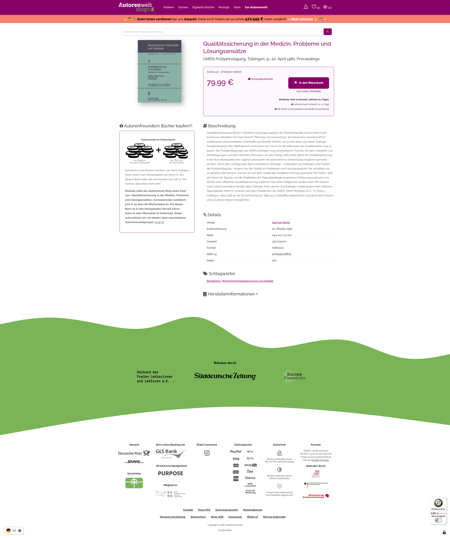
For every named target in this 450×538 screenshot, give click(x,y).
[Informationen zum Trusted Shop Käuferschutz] (279, 487)
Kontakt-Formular (320, 460)
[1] (156, 222)
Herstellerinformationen (233, 294)
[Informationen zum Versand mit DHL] (134, 463)
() (318, 7)
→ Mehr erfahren (300, 19)
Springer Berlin (281, 222)
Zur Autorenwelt (256, 7)
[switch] (438, 520)
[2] (159, 222)
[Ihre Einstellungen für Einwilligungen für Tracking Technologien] (444, 532)
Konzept (223, 7)
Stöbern (168, 7)
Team (237, 7)
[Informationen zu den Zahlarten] (235, 453)
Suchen (183, 7)
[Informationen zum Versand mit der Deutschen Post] (134, 454)
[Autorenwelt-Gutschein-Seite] (134, 487)
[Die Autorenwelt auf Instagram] (207, 454)
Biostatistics (214, 281)
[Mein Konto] (305, 7)
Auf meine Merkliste (309, 91)
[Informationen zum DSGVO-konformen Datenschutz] (279, 471)
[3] (162, 222)
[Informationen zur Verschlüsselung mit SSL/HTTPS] (279, 454)
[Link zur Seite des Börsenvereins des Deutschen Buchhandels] (316, 497)
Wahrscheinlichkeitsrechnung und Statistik (247, 281)
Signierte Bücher (203, 7)
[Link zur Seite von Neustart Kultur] (315, 477)
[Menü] (444, 499)
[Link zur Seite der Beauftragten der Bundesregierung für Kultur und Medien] (315, 491)
